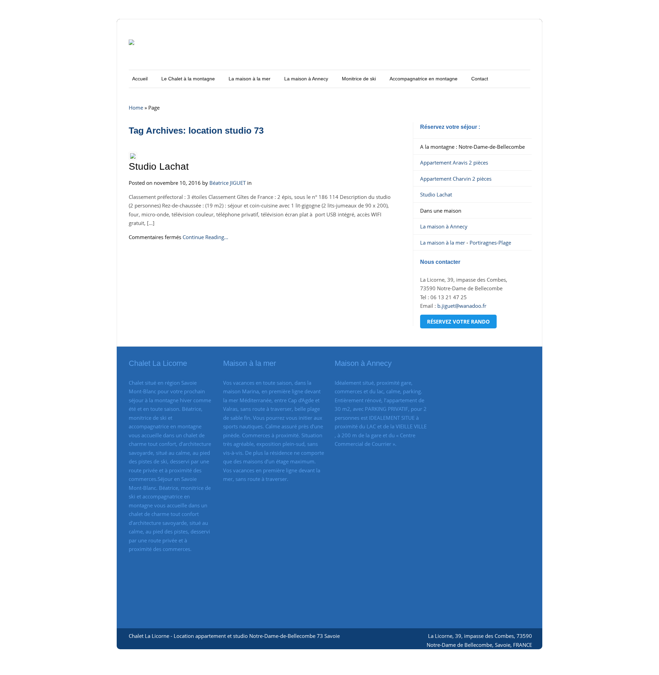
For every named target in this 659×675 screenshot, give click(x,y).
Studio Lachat (159, 166)
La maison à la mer (249, 78)
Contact (479, 78)
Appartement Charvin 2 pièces (456, 178)
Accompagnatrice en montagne (424, 78)
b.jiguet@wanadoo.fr (461, 305)
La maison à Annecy (306, 78)
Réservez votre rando (458, 321)
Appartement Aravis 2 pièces (454, 162)
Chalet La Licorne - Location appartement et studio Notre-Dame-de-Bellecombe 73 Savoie (234, 635)
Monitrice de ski (359, 78)
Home (136, 107)
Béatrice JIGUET (227, 182)
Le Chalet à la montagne (188, 78)
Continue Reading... (205, 237)
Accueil (140, 78)
